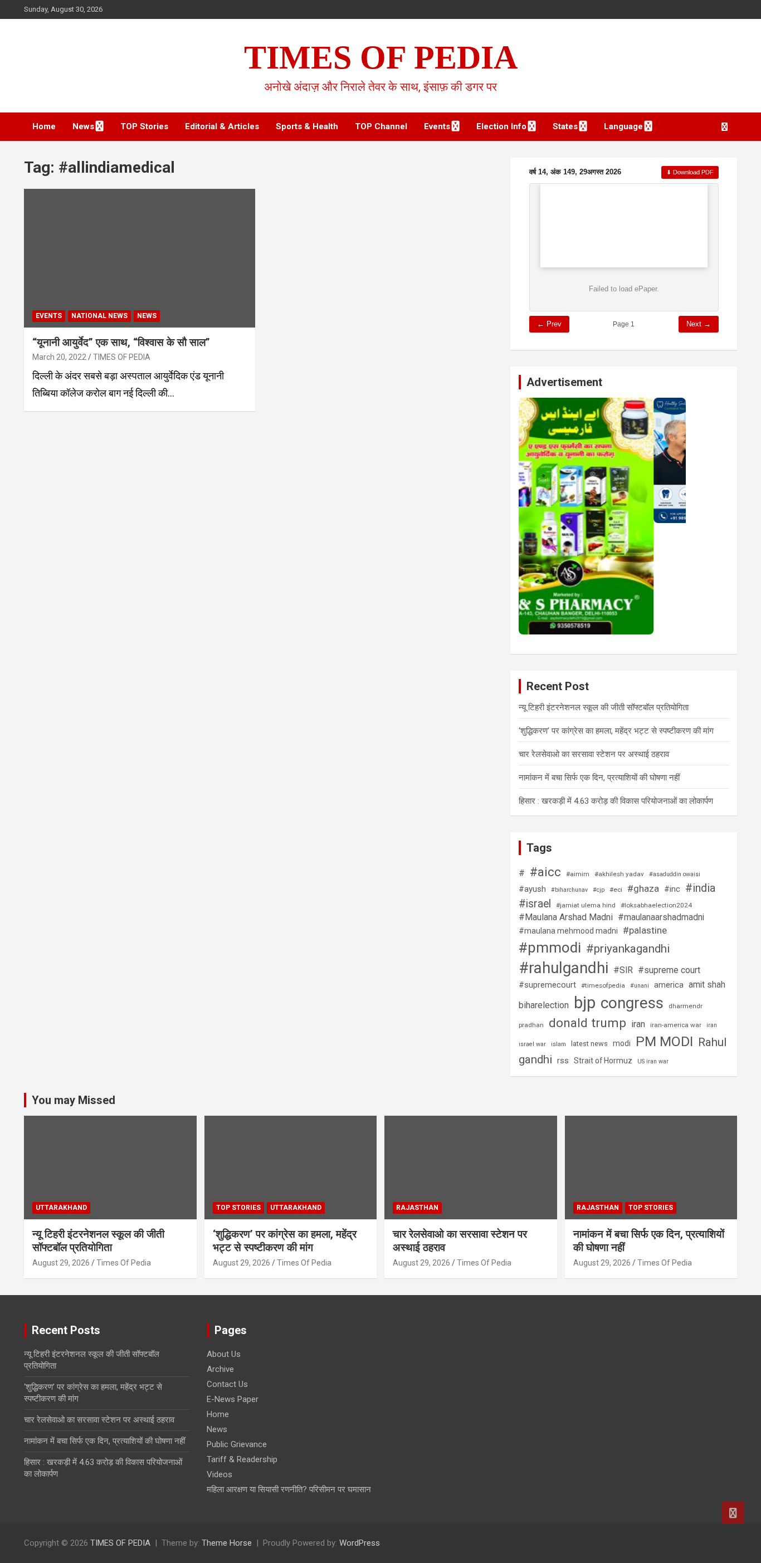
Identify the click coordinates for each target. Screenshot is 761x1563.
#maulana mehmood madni (568, 930)
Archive (220, 1369)
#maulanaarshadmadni (661, 917)
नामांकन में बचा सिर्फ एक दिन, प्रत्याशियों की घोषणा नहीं (599, 778)
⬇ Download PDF (690, 172)
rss (563, 1061)
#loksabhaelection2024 (656, 905)
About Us (224, 1354)
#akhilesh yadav (619, 874)
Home (44, 126)
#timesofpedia (603, 985)
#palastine (645, 930)
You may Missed (73, 1100)
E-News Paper (232, 1399)
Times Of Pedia (123, 1262)
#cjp (598, 889)
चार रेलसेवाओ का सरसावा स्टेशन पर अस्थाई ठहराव (594, 754)
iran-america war (675, 1025)
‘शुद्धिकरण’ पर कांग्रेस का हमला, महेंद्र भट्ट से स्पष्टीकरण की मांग (616, 731)
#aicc (545, 871)
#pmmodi (550, 947)
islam (558, 1044)
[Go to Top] (733, 1513)
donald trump (587, 1022)
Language (623, 126)
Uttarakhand (61, 1208)
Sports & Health (307, 126)
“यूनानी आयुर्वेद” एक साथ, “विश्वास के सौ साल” (121, 342)
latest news (589, 1043)
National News (99, 316)
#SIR (623, 970)
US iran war (653, 1061)
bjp (585, 1002)
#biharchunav (569, 889)
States (565, 126)
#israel (535, 903)
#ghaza (643, 888)
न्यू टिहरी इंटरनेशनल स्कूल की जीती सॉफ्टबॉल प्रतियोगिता (604, 707)
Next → (698, 324)
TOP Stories (144, 126)
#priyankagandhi (628, 948)
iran (638, 1024)
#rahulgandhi (563, 968)
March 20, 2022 (59, 357)
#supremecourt (547, 985)
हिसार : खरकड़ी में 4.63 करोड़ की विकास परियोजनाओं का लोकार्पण (616, 801)
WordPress (359, 1543)
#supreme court (669, 970)
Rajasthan (417, 1208)
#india (700, 888)
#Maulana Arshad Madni (566, 917)
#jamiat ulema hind (586, 905)
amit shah (707, 985)
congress (632, 1003)
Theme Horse (227, 1543)
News (83, 126)
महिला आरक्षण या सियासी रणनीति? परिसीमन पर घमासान (289, 1489)
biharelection (544, 1005)
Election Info (501, 126)
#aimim (577, 874)
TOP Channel (381, 126)
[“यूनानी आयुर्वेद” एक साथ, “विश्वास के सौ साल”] (139, 258)
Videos (219, 1474)
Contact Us (227, 1384)
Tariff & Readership (242, 1459)
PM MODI (664, 1041)
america (669, 985)
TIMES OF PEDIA (381, 57)
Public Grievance (237, 1444)
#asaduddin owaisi (674, 874)
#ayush (532, 889)
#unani (639, 985)
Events (437, 126)
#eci (615, 889)
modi (622, 1043)
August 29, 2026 (61, 1262)
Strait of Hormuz (603, 1060)
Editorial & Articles (222, 126)
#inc (672, 889)
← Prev (549, 324)
